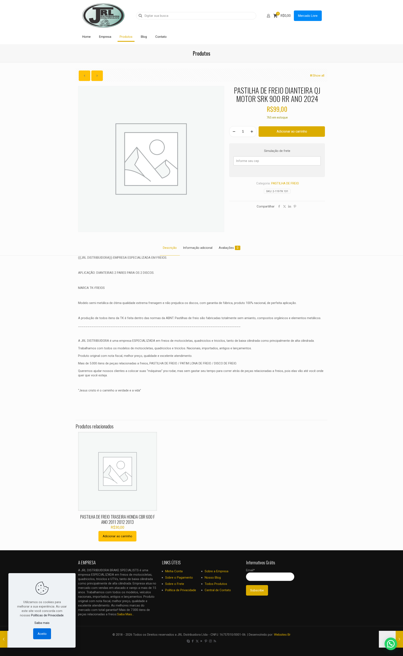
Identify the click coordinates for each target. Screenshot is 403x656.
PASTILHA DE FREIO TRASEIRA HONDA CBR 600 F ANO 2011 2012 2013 (117, 519)
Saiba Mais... (125, 614)
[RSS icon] (214, 641)
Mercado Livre (308, 16)
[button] (391, 644)
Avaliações (228, 248)
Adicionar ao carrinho (292, 131)
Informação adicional (197, 248)
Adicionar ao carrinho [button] (117, 536)
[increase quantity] (251, 131)
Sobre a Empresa (216, 571)
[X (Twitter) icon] (197, 641)
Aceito (42, 634)
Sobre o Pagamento (179, 577)
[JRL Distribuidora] (103, 15)
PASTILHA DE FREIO (285, 183)
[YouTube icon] (201, 641)
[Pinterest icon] (206, 641)
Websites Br (282, 634)
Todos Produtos (216, 584)
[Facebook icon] (192, 641)
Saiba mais (42, 623)
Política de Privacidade (180, 590)
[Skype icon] (188, 641)
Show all (318, 75)
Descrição (170, 248)
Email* (250, 570)
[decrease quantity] (234, 131)
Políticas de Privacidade (47, 615)
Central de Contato (218, 590)
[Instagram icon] (210, 641)
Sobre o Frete (174, 584)
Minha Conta (174, 571)
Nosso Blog (213, 577)
